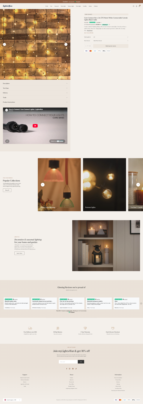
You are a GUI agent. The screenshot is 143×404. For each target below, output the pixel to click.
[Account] (136, 6)
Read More (90, 30)
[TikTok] (76, 368)
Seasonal (57, 6)
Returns (24, 382)
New (51, 6)
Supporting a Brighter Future (71, 388)
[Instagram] (69, 368)
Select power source (111, 46)
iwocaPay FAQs (118, 388)
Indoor (90, 6)
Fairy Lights (78, 6)
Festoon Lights (71, 6)
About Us (71, 379)
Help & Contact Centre (24, 377)
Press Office (71, 384)
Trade (25, 386)
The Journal (71, 382)
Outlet (46, 6)
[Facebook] (66, 368)
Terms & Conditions (118, 377)
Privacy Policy (118, 379)
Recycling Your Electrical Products (118, 390)
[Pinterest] (73, 368)
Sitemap (118, 384)
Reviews (118, 382)
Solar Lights (63, 6)
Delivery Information (25, 379)
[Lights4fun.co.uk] (7, 6)
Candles (85, 6)
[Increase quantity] (90, 46)
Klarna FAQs (118, 386)
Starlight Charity (71, 386)
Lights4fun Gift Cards (25, 384)
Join (81, 361)
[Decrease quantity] (85, 46)
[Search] (133, 6)
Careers (71, 377)
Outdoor (96, 6)
